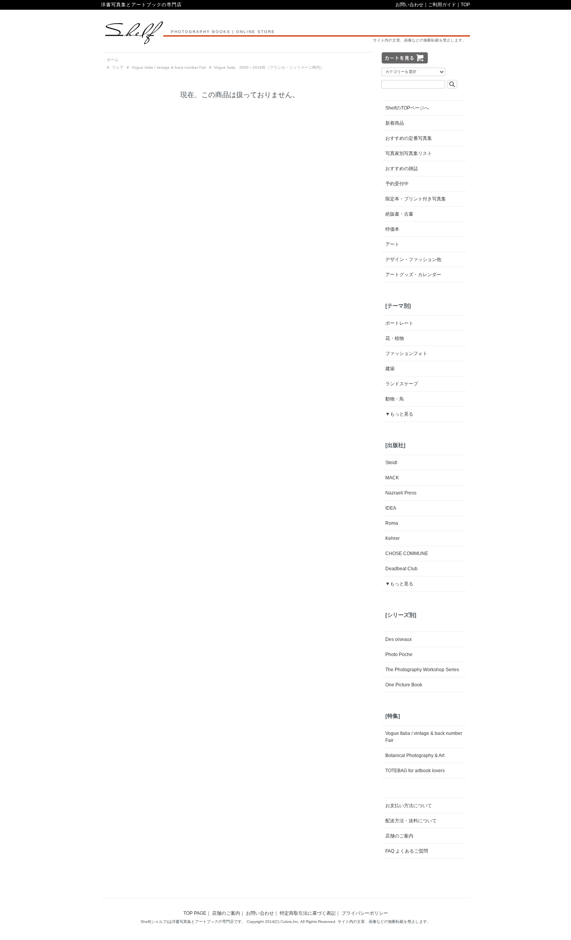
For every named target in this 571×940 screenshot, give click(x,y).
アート (392, 244)
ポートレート (399, 323)
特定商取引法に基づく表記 (308, 913)
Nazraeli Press (400, 493)
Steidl (391, 462)
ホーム (112, 59)
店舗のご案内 (399, 836)
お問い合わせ (409, 4)
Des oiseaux (398, 639)
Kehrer (392, 538)
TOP (465, 4)
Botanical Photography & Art (414, 755)
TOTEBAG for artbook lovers (415, 770)
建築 (390, 368)
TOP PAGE (194, 913)
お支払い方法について (408, 805)
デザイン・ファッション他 (413, 259)
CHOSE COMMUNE (406, 553)
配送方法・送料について (411, 820)
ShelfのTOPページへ (407, 108)
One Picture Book (403, 685)
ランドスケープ (401, 383)
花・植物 (394, 338)
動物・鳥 (394, 399)
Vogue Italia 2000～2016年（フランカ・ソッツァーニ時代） (269, 67)
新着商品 (394, 123)
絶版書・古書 (399, 214)
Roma (391, 523)
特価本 (392, 229)
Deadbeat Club (401, 568)
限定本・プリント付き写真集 (415, 199)
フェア (118, 67)
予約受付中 (397, 183)
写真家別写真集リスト (408, 153)
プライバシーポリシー (364, 913)
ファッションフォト (406, 353)
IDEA (390, 508)
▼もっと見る (399, 414)
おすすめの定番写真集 (408, 138)
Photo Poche (399, 654)
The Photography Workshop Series (422, 669)
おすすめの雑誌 (401, 168)
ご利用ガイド (442, 4)
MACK (392, 477)
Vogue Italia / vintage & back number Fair (169, 67)
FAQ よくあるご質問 (406, 851)
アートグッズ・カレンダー (413, 274)
